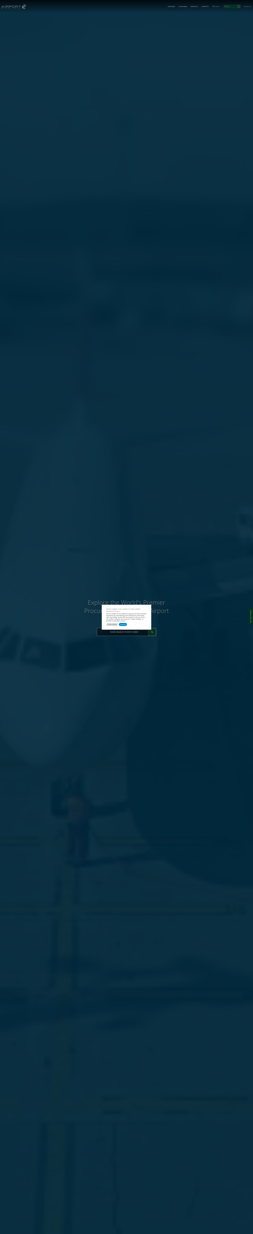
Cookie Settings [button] (112, 624)
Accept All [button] (123, 624)
